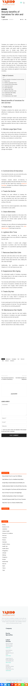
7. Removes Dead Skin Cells (9, 91)
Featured (4, 537)
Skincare (4, 563)
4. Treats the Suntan (8, 86)
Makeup (4, 555)
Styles (3, 566)
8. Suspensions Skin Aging (9, 92)
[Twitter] (6, 22)
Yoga (3, 570)
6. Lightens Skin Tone (8, 89)
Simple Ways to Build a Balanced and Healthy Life (13, 482)
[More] (16, 22)
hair (18, 359)
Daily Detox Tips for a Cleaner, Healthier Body (12, 502)
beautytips (14, 359)
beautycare (8, 359)
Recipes (4, 559)
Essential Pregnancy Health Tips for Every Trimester (14, 499)
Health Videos (5, 548)
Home (2, 7)
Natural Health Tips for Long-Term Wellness (12, 476)
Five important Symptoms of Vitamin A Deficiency (7, 378)
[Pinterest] (9, 22)
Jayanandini (5, 19)
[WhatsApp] (12, 22)
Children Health (5, 531)
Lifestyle (4, 553)
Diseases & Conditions (7, 533)
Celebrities (4, 529)
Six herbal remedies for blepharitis (21, 378)
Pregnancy (4, 557)
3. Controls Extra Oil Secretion (10, 84)
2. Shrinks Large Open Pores (10, 82)
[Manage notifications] (24, 683)
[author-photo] (14, 391)
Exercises (4, 535)
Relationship (5, 561)
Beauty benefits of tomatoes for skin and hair (13, 79)
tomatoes (12, 360)
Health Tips (5, 546)
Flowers (4, 540)
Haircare (22, 359)
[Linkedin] (14, 682)
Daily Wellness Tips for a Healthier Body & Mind (12, 479)
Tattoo (4, 568)
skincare (7, 360)
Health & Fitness (6, 544)
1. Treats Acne (6, 81)
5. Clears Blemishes (7, 87)
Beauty (4, 524)
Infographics (5, 550)
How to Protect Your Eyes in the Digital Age (12, 492)
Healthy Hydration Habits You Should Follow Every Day (14, 486)
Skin (3, 360)
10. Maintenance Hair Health (10, 96)
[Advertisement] (14, 341)
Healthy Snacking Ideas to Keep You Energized (12, 496)
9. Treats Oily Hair (8, 94)
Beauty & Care (8, 7)
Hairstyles (4, 542)
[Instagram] (11, 682)
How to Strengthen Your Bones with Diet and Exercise (14, 489)
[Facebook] (2, 22)
